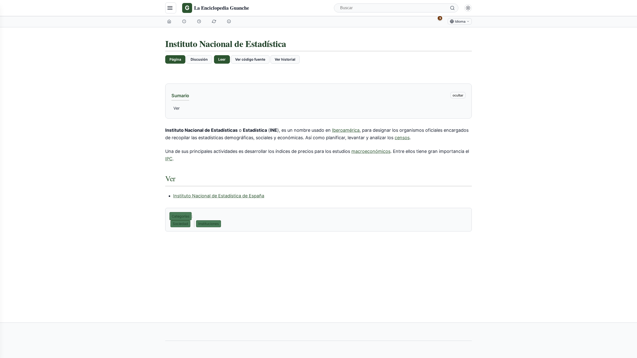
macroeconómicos (370, 151)
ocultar (458, 95)
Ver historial (285, 59)
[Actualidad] (199, 21)
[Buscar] (452, 8)
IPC (168, 158)
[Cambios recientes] (214, 21)
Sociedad (180, 224)
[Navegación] (170, 7)
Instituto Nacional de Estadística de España (218, 195)
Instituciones (208, 224)
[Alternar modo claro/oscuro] (468, 8)
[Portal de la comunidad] (184, 21)
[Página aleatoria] (229, 21)
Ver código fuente (250, 59)
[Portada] (169, 21)
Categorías (180, 216)
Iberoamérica (346, 130)
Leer (222, 59)
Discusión (199, 59)
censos (402, 137)
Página (175, 59)
